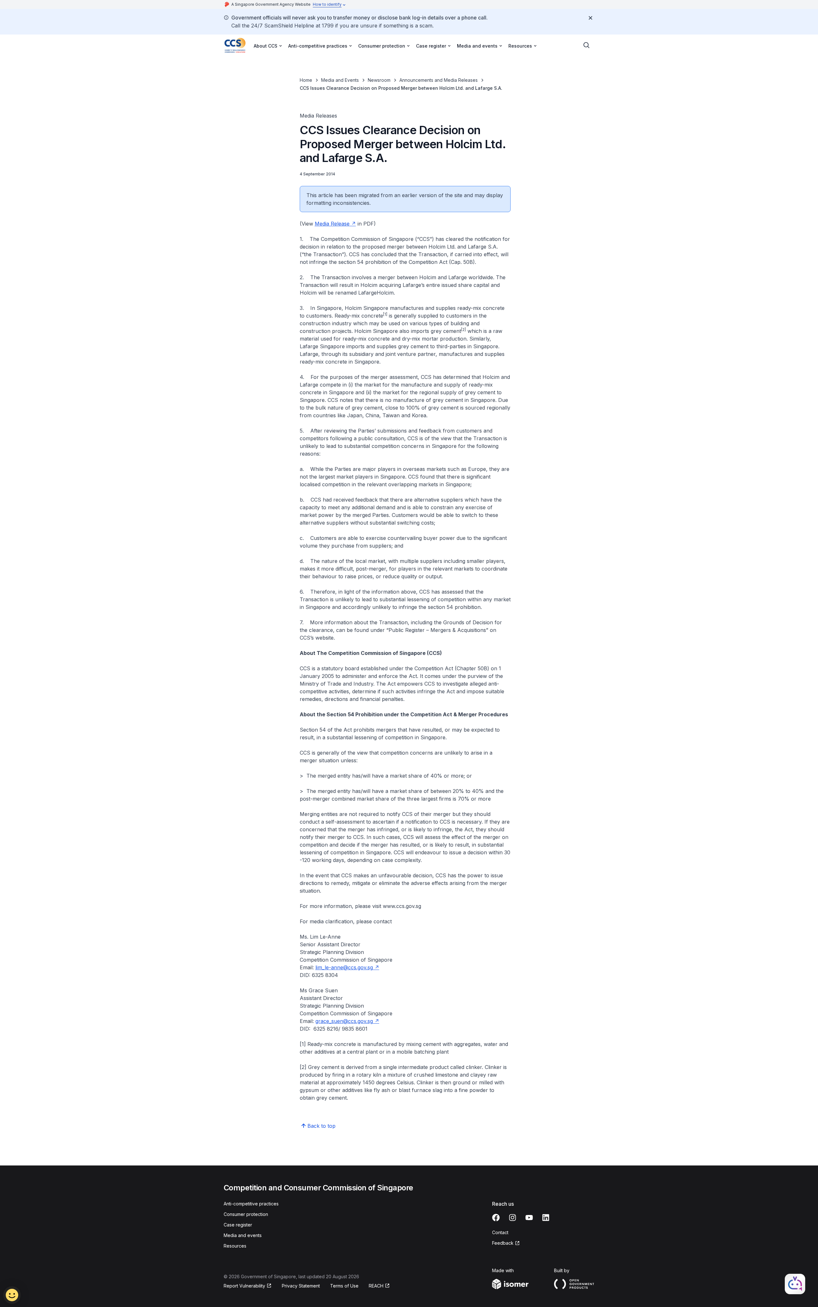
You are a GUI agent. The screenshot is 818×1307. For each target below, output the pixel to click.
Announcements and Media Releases (438, 80)
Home (306, 80)
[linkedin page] (546, 1217)
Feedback (502, 1243)
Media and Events (340, 80)
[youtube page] (529, 1217)
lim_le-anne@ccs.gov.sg (344, 967)
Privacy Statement (301, 1285)
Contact (500, 1232)
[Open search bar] (586, 45)
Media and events (243, 1235)
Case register (238, 1224)
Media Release (332, 223)
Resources (235, 1246)
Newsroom (379, 80)
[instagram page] (512, 1217)
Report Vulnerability (244, 1285)
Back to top (321, 1126)
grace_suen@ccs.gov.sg (344, 1021)
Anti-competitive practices (251, 1203)
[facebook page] (496, 1217)
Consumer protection (246, 1214)
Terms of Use (344, 1285)
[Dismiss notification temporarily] (590, 18)
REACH (376, 1285)
